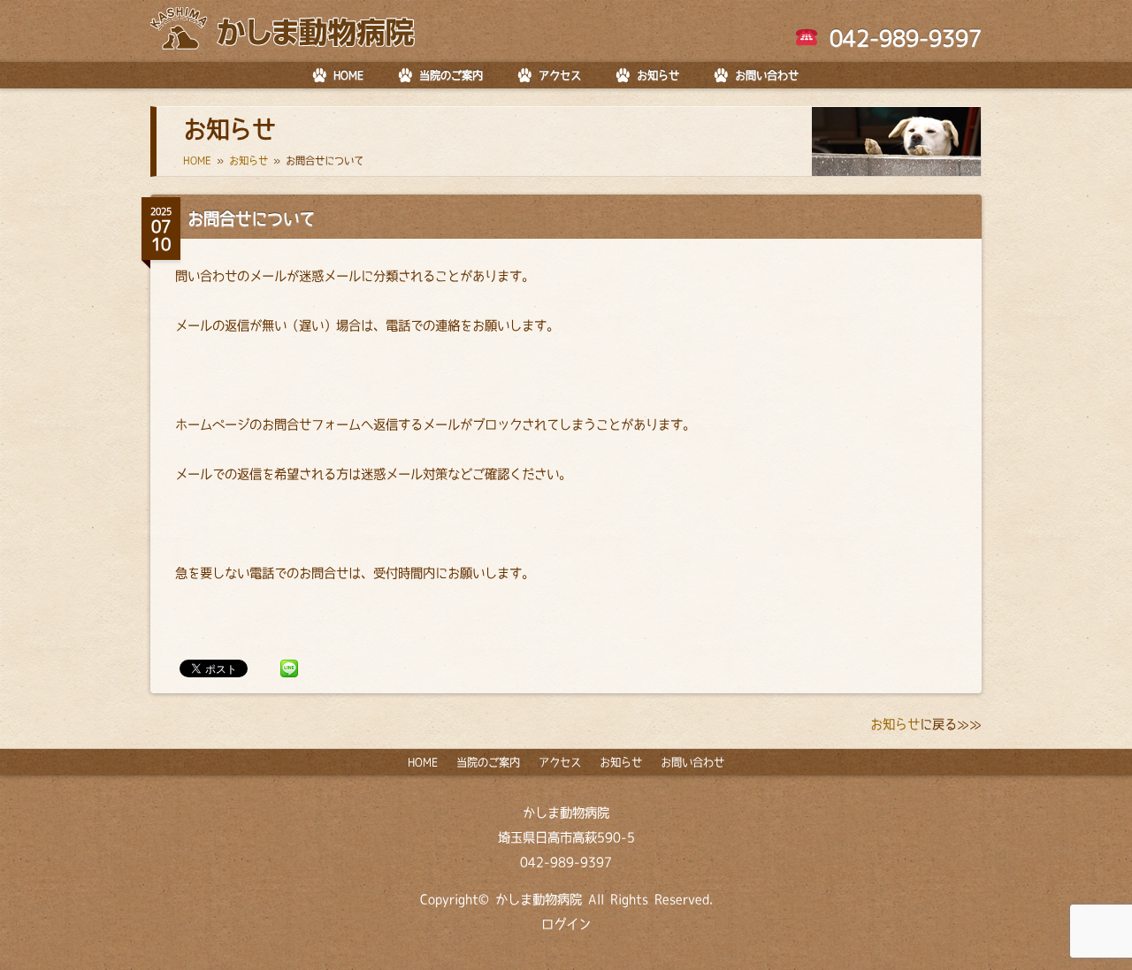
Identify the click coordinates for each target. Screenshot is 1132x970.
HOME (348, 75)
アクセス (560, 75)
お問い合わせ (767, 75)
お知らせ (658, 75)
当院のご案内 (451, 75)
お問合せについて (251, 218)
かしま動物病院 (566, 812)
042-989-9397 (900, 38)
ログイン (566, 924)
